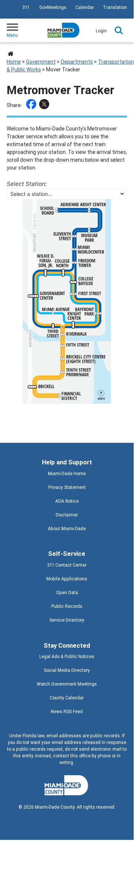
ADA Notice (67, 501)
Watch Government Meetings (67, 684)
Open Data (67, 592)
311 (25, 7)
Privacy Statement (67, 487)
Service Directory (66, 620)
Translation (115, 7)
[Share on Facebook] (32, 105)
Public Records (66, 606)
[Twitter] (45, 105)
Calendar (84, 7)
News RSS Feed (67, 711)
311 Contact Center (66, 565)
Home (14, 61)
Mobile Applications (66, 578)
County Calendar (67, 697)
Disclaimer (67, 515)
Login (101, 30)
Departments (77, 61)
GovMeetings (52, 7)
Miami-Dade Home (67, 473)
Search (119, 30)
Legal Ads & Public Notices (66, 656)
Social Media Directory (67, 670)
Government (41, 61)
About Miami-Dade (67, 528)
